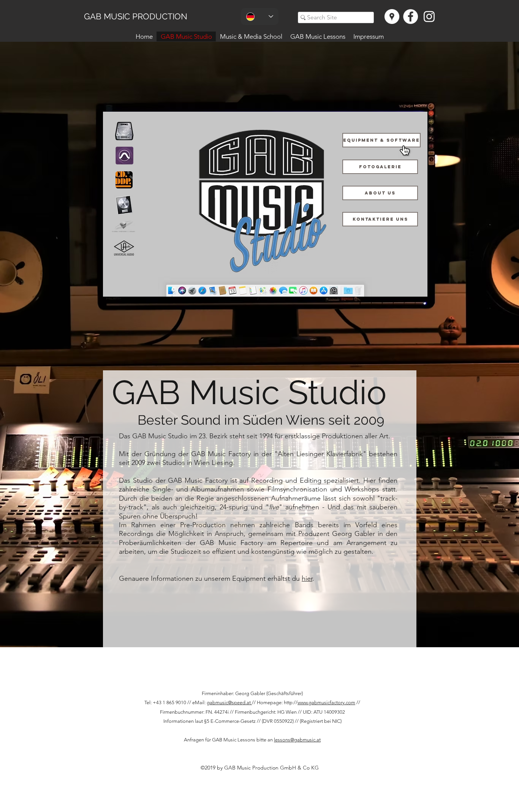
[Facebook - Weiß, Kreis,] (410, 16)
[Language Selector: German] (259, 16)
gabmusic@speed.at (229, 702)
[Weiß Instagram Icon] (429, 16)
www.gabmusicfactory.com (326, 702)
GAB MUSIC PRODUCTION (135, 16)
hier (307, 578)
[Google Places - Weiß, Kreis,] (392, 16)
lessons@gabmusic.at (297, 740)
